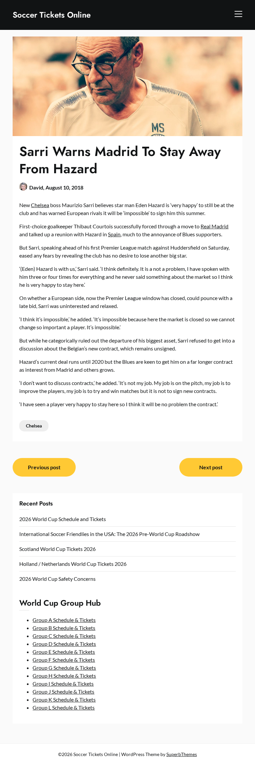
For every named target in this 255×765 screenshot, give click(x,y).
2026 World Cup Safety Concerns (57, 578)
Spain (114, 234)
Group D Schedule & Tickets (64, 644)
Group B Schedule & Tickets (64, 628)
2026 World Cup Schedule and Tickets (62, 519)
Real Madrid (214, 226)
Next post (210, 467)
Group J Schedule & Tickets (63, 691)
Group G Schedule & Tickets (64, 667)
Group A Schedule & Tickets (64, 620)
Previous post (44, 467)
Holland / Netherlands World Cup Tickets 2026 (73, 564)
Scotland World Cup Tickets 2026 (57, 549)
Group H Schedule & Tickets (64, 675)
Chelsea (40, 205)
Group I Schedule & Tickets (63, 683)
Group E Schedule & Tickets (64, 652)
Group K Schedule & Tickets (64, 699)
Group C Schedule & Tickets (64, 636)
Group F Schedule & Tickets (64, 659)
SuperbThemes (181, 754)
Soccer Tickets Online (52, 15)
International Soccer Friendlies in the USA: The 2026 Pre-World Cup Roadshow (109, 534)
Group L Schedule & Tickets (64, 707)
